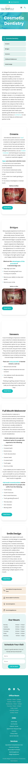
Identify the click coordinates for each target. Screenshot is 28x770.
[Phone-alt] (19, 689)
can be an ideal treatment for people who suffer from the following (14, 485)
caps (21, 137)
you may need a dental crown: (14, 161)
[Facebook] (9, 689)
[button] (21, 7)
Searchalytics (14, 761)
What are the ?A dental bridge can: (14, 263)
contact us (18, 115)
